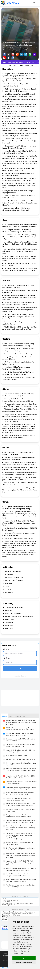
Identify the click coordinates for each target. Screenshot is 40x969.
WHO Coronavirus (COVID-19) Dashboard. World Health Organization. (18, 904)
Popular (4, 716)
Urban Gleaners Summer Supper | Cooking (18, 354)
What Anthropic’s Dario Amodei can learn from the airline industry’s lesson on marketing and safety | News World (19, 106)
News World (7, 69)
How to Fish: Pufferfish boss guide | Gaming (18, 538)
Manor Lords (9, 620)
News (5, 899)
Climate (6, 389)
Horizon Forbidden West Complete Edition (19, 617)
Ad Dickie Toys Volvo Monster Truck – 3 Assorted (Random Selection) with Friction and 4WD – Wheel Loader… (19, 258)
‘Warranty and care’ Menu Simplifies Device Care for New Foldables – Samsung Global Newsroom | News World (21, 722)
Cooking (6, 339)
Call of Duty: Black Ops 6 (13, 613)
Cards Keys (9, 626)
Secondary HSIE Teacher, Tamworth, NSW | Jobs (20, 759)
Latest (11, 716)
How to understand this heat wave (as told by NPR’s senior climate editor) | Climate (19, 793)
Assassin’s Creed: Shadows (14, 571)
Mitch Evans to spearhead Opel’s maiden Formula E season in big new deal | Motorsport (21, 788)
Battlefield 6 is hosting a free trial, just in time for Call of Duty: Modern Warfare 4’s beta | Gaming (20, 729)
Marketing (5, 928)
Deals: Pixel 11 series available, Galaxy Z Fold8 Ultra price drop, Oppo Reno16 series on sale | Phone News (19, 490)
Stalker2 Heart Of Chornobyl (14, 580)
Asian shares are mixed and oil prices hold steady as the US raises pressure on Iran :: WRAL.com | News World (19, 163)
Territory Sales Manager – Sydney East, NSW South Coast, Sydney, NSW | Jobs (19, 734)
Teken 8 (7, 586)
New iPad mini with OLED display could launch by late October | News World (20, 849)
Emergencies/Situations (10, 900)
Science (6, 280)
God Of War (9, 592)
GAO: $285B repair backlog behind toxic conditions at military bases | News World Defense (21, 869)
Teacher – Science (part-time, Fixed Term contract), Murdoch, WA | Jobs (18, 799)
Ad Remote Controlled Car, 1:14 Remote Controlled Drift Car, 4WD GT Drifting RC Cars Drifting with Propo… (19, 251)
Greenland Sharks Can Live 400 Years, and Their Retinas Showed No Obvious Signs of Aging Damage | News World (19, 203)
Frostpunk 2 (9, 574)
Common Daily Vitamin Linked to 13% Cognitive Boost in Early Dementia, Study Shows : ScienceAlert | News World (19, 297)
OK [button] (24, 958)
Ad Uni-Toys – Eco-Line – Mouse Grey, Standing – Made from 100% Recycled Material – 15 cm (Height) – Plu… (19, 237)
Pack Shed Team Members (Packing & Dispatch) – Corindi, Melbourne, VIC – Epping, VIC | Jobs (21, 821)
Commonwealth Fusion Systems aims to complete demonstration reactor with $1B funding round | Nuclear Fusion (19, 310)
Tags (24, 716)
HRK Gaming (9, 629)
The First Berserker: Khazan (14, 607)
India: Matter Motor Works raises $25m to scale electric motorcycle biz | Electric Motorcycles (20, 805)
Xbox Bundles (9, 623)
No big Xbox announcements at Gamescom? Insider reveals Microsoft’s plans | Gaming (19, 816)
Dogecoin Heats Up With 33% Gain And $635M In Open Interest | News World (20, 777)
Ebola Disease (7, 902)
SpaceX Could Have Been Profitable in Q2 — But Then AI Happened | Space (20, 751)
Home (5, 954)
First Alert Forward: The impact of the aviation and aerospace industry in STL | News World (21, 875)
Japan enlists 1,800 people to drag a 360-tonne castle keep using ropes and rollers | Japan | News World (19, 186)
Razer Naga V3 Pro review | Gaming (16, 755)
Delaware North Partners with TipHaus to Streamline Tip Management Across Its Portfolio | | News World (19, 141)
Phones (5, 447)
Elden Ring (8, 583)
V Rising (8, 589)
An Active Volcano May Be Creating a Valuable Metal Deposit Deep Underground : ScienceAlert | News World (18, 317)
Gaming (5, 502)
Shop (4, 220)
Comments (18, 716)
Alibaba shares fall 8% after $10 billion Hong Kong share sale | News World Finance (21, 880)
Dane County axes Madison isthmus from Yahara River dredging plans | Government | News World (21, 769)
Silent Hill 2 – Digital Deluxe (14, 577)
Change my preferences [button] (24, 962)
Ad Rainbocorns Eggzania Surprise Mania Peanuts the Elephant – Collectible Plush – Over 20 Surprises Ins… (19, 244)
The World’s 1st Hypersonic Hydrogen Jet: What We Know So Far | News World (20, 745)
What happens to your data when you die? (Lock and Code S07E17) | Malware (20, 886)
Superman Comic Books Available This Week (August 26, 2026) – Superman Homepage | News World (18, 523)
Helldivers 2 (9, 610)
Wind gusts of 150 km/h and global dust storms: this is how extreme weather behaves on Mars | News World (19, 124)
